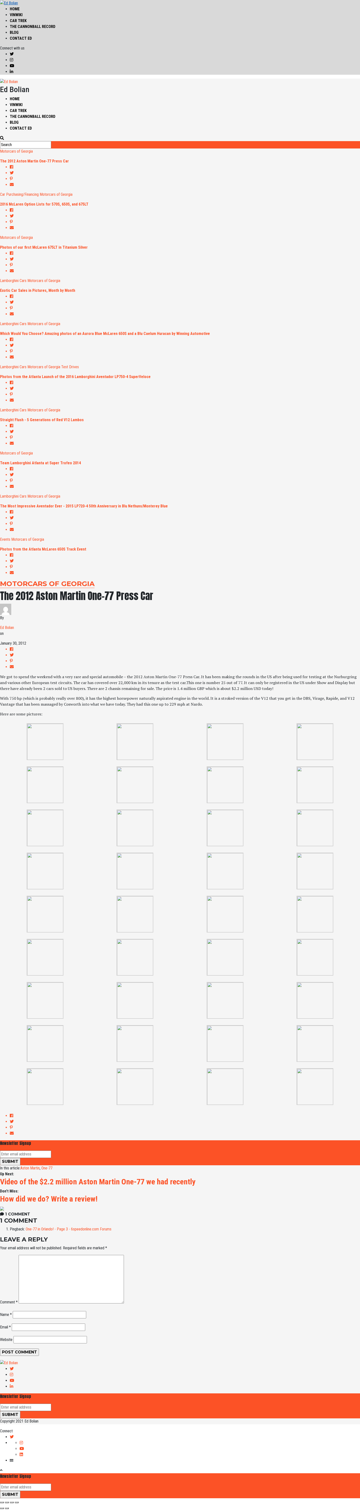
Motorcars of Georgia (16, 151)
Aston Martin (30, 1168)
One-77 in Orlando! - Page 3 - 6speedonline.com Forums (68, 1229)
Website (6, 1339)
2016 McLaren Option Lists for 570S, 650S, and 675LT (44, 204)
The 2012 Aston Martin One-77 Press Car (34, 161)
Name (6, 1314)
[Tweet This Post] (185, 173)
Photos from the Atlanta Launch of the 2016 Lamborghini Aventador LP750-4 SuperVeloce (75, 376)
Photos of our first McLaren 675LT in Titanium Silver (44, 247)
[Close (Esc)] (2, 1502)
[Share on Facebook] (185, 167)
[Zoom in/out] (17, 1502)
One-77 (46, 1168)
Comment (9, 1302)
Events (5, 539)
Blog (14, 32)
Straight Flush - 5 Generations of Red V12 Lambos (42, 419)
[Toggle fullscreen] (12, 1502)
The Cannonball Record (32, 26)
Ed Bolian (7, 627)
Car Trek (18, 20)
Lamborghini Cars (13, 280)
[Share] (7, 1502)
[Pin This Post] (185, 179)
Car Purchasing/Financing (19, 194)
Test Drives (70, 367)
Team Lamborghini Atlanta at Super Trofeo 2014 (40, 463)
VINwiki (16, 14)
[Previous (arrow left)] (2, 1508)
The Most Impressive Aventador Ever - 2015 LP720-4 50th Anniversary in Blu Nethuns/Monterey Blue (84, 506)
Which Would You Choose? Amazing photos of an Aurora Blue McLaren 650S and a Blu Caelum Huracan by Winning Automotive (105, 333)
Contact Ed (21, 38)
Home (15, 9)
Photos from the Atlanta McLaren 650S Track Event (43, 549)
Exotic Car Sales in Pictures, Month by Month (37, 290)
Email (5, 1327)
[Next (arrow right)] (7, 1508)
